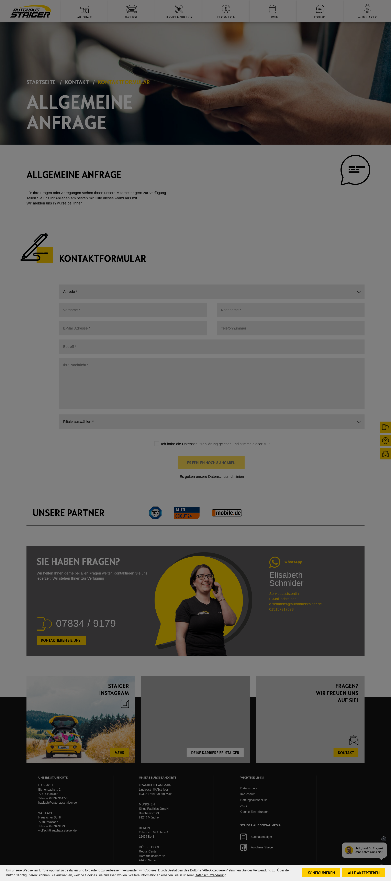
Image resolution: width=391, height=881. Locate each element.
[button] (321, 872)
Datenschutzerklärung (210, 875)
